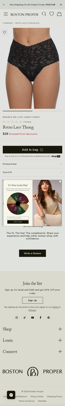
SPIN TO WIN (18, 222)
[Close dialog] (60, 181)
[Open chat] (11, 395)
